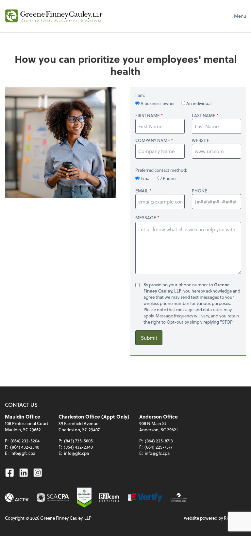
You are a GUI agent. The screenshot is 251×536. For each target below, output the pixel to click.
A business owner (158, 103)
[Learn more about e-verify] (145, 497)
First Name (147, 115)
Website (200, 140)
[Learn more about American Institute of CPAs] (17, 497)
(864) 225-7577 (158, 447)
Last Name (203, 115)
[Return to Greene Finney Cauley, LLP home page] (54, 16)
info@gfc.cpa (22, 453)
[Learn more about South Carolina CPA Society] (53, 497)
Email (146, 178)
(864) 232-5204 (25, 441)
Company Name (152, 140)
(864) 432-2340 (24, 447)
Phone (169, 178)
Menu (240, 15)
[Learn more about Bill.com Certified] (109, 497)
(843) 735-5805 (78, 441)
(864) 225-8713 (159, 441)
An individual (198, 103)
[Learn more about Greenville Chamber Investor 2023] (179, 497)
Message (145, 217)
